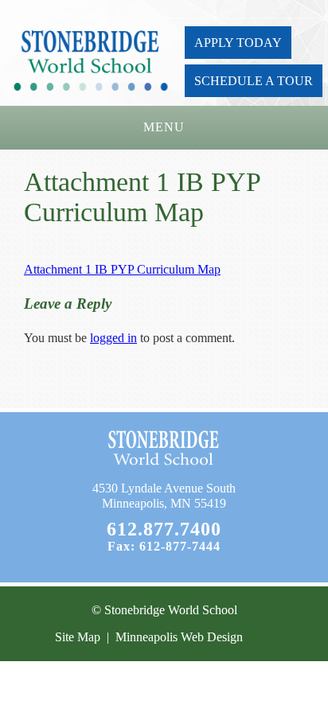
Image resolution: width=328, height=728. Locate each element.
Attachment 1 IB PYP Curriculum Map (122, 269)
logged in (113, 338)
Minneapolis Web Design (179, 637)
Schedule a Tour (253, 81)
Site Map (77, 637)
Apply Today (238, 42)
